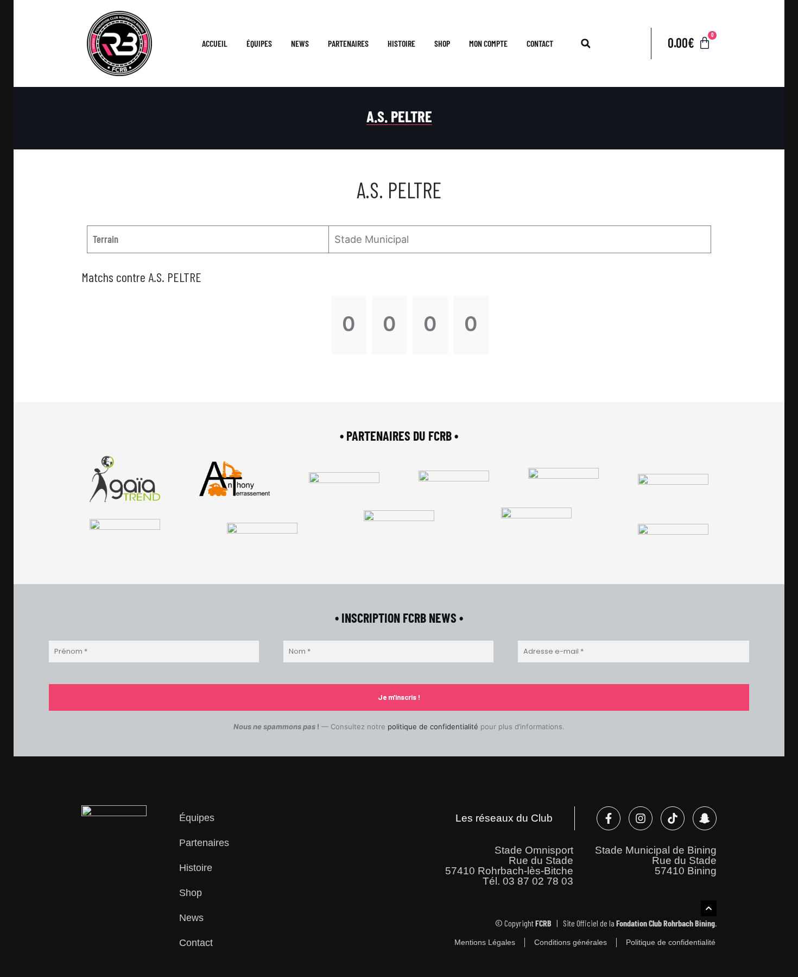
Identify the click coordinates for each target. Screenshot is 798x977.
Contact (540, 43)
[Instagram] (641, 818)
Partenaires (348, 43)
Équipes (196, 817)
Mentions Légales (484, 942)
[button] (586, 43)
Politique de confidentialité (670, 942)
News (300, 43)
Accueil (214, 43)
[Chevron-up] (709, 908)
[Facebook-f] (608, 818)
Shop (442, 43)
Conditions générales (570, 942)
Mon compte (488, 43)
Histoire (401, 43)
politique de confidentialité (433, 726)
